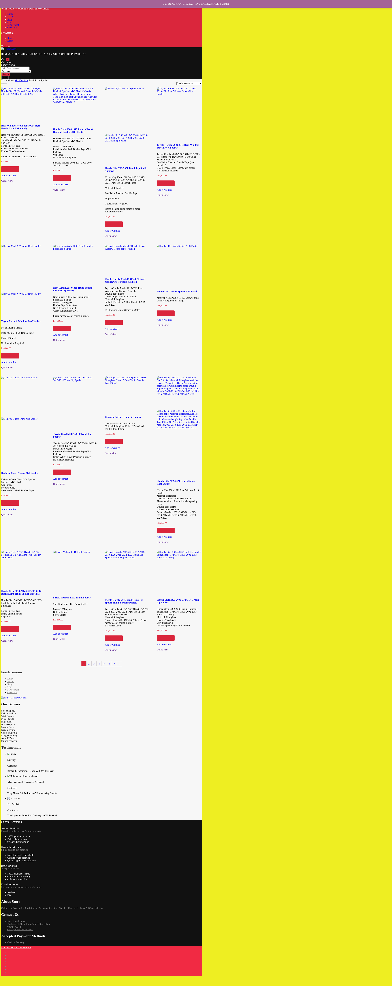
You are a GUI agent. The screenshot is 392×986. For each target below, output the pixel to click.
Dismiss (225, 3)
